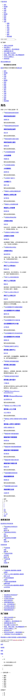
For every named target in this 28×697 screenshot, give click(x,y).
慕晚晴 (16, 450)
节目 (8, 31)
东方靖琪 (11, 236)
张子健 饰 (6, 198)
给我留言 (23, 637)
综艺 (5, 12)
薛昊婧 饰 (6, 368)
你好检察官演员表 (9, 608)
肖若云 (10, 251)
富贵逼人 (7, 396)
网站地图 (9, 36)
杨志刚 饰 (6, 211)
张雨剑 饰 (6, 145)
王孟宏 (12, 489)
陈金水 (13, 266)
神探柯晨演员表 (8, 602)
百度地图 (13, 637)
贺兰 (5, 534)
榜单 (8, 32)
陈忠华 (5, 528)
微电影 (5, 14)
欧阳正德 (13, 195)
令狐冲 (13, 380)
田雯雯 (9, 155)
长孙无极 (6, 555)
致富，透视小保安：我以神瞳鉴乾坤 (14, 55)
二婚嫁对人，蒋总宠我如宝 (11, 49)
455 (5, 509)
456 (5, 511)
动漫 (5, 10)
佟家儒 (12, 208)
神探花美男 (7, 116)
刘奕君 (5, 562)
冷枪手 (5, 579)
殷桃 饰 (6, 284)
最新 (8, 34)
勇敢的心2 (7, 195)
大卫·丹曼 (13, 409)
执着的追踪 (7, 583)
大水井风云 (7, 587)
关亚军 (5, 541)
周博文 (9, 168)
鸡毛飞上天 (7, 266)
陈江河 (13, 295)
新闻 (5, 16)
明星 (5, 19)
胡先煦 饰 (6, 172)
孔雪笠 (13, 142)
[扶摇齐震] (7, 559)
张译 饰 (6, 299)
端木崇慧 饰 (7, 254)
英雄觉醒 (7, 476)
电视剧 (5, 6)
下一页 (5, 514)
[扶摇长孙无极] (8, 553)
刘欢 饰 (6, 224)
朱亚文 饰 (6, 466)
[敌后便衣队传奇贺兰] (10, 532)
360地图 (18, 637)
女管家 (6, 221)
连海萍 (13, 129)
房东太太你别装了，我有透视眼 (13, 632)
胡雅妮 (18, 310)
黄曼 (5, 536)
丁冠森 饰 (6, 383)
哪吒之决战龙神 (8, 45)
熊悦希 (12, 476)
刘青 (15, 463)
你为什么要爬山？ (9, 56)
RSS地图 (8, 637)
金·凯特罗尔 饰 (8, 399)
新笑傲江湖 (7, 350)
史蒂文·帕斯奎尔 (15, 424)
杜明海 (10, 221)
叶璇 (17, 323)
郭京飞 (9, 181)
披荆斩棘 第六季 (8, 51)
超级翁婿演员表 (8, 609)
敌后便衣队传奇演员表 (7, 523)
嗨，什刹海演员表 (9, 604)
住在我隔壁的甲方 (10, 310)
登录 (2, 68)
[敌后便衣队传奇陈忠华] (10, 526)
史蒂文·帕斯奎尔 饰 (9, 427)
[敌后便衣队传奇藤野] (10, 538)
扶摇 (5, 549)
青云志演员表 (8, 600)
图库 (5, 17)
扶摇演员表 (4, 544)
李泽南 (18, 337)
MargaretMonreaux (16, 396)
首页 (5, 4)
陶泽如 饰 (6, 269)
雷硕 (15, 437)
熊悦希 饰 (6, 480)
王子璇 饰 (6, 327)
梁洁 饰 (6, 132)
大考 (5, 155)
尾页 (5, 516)
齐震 (5, 561)
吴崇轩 (13, 116)
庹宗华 (5, 530)
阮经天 (5, 557)
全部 (5, 21)
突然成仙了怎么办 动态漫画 (12, 634)
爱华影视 (4, 1)
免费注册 (19, 68)
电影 (5, 8)
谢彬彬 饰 (6, 340)
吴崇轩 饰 (6, 119)
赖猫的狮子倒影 (9, 437)
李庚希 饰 (6, 159)
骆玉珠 (13, 281)
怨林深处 (6, 58)
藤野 (5, 539)
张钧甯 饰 (6, 239)
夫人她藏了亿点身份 (10, 53)
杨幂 (5, 551)
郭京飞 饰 (6, 185)
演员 (8, 25)
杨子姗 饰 (6, 453)
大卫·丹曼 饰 (7, 412)
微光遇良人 (7, 47)
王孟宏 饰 (6, 493)
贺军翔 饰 (6, 440)
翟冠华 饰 (6, 314)
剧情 (8, 23)
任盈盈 (13, 365)
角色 (8, 27)
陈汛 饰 (6, 353)
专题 (8, 29)
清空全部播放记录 (6, 61)
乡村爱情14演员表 (9, 606)
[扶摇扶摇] (7, 547)
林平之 (13, 350)
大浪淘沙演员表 (8, 598)
